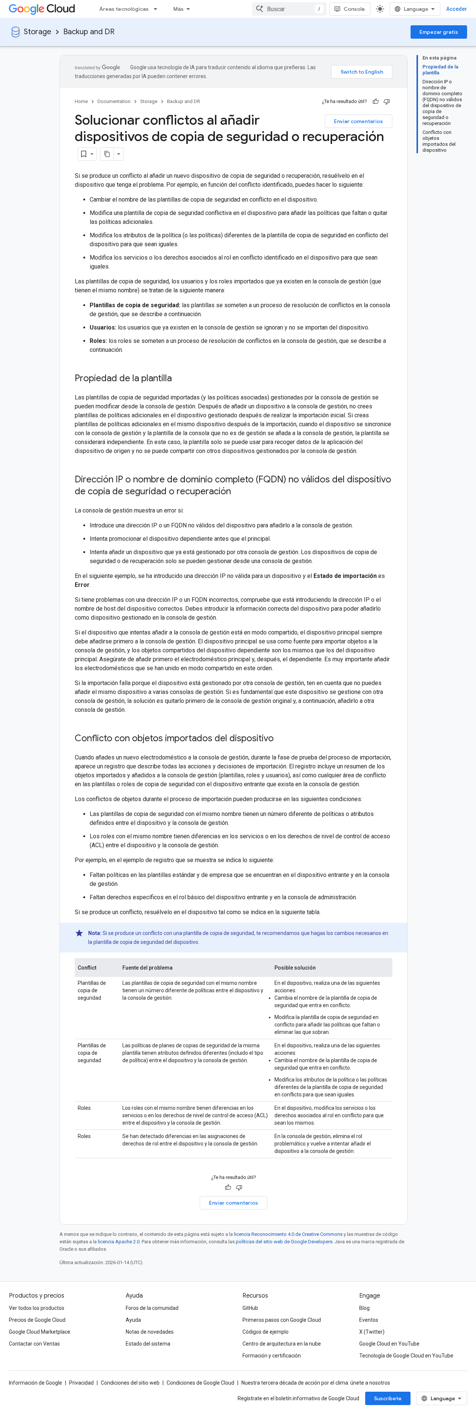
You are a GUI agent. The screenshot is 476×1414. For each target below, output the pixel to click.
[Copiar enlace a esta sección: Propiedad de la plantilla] (179, 379)
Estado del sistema (148, 1344)
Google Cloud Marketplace (39, 1332)
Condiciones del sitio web (130, 1383)
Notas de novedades (150, 1332)
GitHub (250, 1308)
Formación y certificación (271, 1356)
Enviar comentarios (358, 121)
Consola (354, 9)
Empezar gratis (438, 32)
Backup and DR (89, 31)
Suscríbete (388, 1398)
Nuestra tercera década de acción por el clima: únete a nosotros (315, 1383)
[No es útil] (386, 101)
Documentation (114, 101)
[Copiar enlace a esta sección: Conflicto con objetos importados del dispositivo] (281, 739)
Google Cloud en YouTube (389, 1344)
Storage (37, 31)
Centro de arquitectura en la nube (281, 1344)
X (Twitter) (372, 1332)
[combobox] (289, 9)
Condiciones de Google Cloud (200, 1383)
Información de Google (35, 1383)
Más (178, 9)
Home (81, 101)
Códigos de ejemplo (265, 1332)
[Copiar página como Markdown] (107, 154)
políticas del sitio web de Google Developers (284, 1241)
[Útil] (375, 101)
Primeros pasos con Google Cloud (281, 1320)
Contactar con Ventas (34, 1344)
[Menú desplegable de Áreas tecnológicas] (158, 9)
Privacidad (81, 1383)
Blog (364, 1308)
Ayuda (133, 1320)
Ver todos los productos (36, 1308)
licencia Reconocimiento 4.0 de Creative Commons (288, 1234)
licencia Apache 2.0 (118, 1241)
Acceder (456, 9)
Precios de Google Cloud (37, 1320)
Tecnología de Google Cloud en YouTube (406, 1356)
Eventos (368, 1320)
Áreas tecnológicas (124, 9)
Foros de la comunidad (152, 1308)
